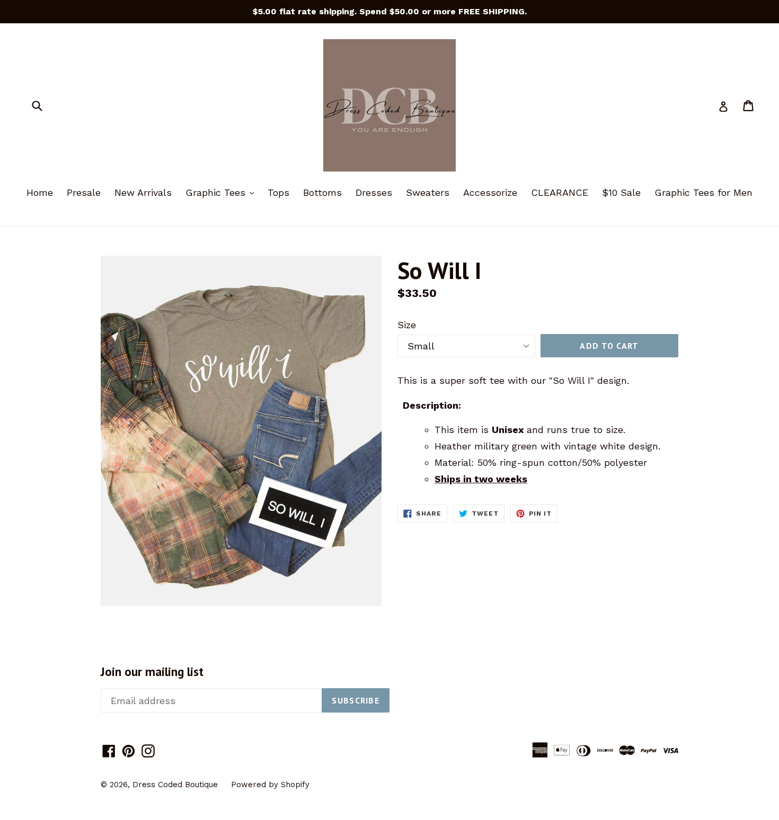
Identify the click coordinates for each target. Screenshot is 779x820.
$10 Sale (621, 192)
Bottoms (322, 192)
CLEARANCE (559, 192)
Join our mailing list (152, 671)
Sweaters (427, 192)
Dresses (374, 192)
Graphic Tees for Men (703, 192)
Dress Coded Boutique (176, 784)
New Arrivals (143, 192)
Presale (84, 192)
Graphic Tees (222, 192)
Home (39, 192)
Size (406, 324)
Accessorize (490, 192)
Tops (278, 192)
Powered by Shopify (270, 784)
